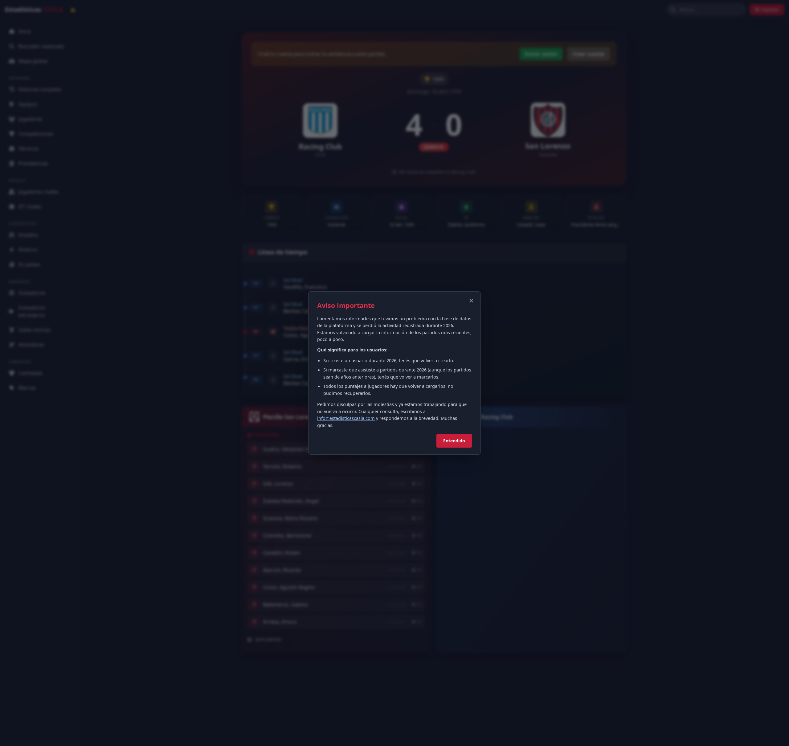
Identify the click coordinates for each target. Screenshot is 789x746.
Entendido (454, 441)
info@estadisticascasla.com (346, 418)
